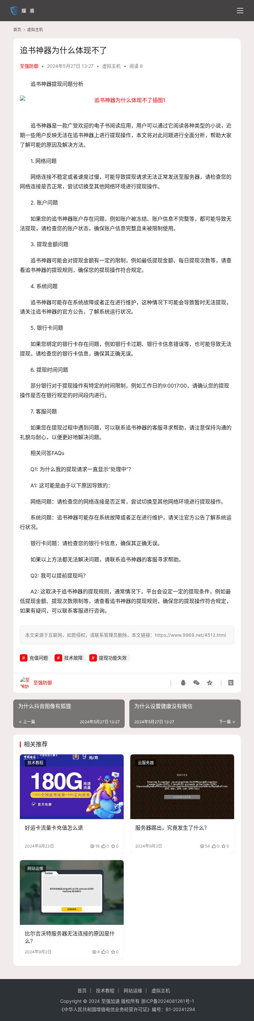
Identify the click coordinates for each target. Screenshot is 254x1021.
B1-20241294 (180, 1009)
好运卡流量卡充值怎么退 (54, 827)
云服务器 (146, 762)
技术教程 (35, 762)
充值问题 (38, 658)
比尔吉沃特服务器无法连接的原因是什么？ (70, 937)
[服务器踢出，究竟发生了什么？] (182, 786)
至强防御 (29, 66)
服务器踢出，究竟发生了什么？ (172, 827)
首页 (17, 29)
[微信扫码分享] (196, 683)
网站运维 (35, 868)
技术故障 (73, 658)
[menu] (240, 11)
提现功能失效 (113, 658)
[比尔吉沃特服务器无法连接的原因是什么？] (72, 892)
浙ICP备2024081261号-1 (167, 1001)
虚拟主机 (111, 66)
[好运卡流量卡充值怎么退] (72, 786)
